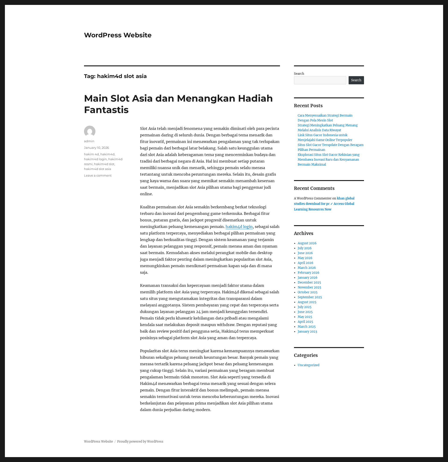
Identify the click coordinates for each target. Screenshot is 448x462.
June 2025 (305, 312)
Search (299, 74)
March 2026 (307, 268)
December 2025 (309, 282)
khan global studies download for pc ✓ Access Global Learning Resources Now (324, 203)
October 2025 (308, 292)
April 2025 (305, 322)
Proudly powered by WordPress (140, 442)
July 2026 (305, 248)
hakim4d (107, 154)
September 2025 (310, 297)
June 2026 (305, 253)
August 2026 (307, 243)
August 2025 (307, 302)
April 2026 (305, 263)
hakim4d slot (104, 164)
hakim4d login (239, 226)
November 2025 (309, 287)
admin (89, 141)
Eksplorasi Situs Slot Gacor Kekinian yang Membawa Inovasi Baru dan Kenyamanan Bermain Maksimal (329, 160)
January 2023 (307, 332)
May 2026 (305, 258)
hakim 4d (91, 154)
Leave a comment (98, 175)
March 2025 (307, 327)
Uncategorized (308, 365)
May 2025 (305, 317)
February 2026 (308, 273)
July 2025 (305, 307)
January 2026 (308, 278)
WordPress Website (118, 35)
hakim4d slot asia (97, 169)
